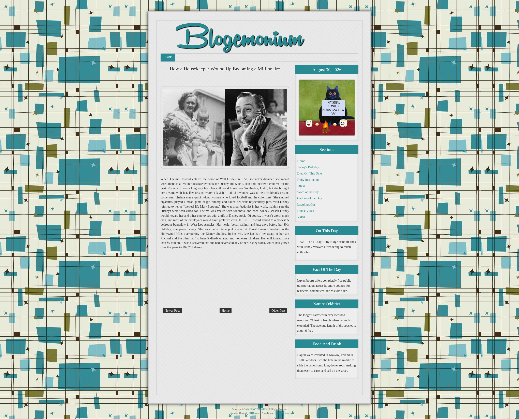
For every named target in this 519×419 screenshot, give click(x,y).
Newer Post (172, 310)
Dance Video (305, 210)
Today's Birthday (308, 167)
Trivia (301, 185)
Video (301, 217)
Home (168, 57)
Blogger (285, 413)
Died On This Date (309, 173)
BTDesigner (254, 413)
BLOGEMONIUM (259, 409)
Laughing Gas (306, 204)
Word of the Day (308, 192)
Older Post (278, 310)
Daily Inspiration (308, 179)
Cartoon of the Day (309, 198)
